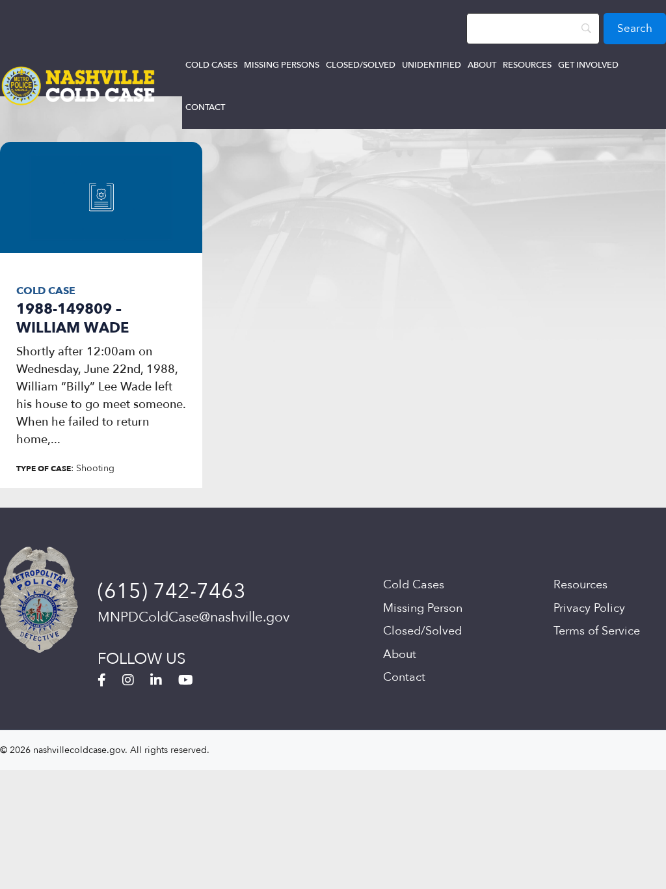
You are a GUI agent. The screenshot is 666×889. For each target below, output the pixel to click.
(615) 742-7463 (172, 591)
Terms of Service (596, 631)
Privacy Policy (589, 608)
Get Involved (588, 65)
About (482, 65)
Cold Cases (211, 65)
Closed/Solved (360, 65)
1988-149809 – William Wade (72, 318)
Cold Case (45, 291)
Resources (527, 65)
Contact (205, 107)
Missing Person (422, 608)
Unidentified (431, 65)
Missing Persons (281, 65)
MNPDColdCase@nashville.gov (193, 617)
